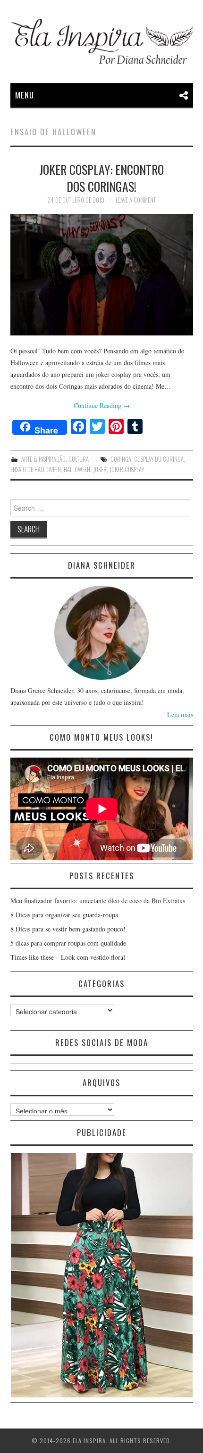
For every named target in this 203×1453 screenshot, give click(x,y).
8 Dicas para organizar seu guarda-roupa (64, 914)
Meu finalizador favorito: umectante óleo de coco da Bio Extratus (97, 900)
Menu (24, 95)
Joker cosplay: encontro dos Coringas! (101, 177)
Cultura (78, 459)
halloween (77, 469)
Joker (100, 469)
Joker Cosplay (127, 469)
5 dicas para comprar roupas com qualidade (68, 943)
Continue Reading (102, 405)
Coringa (120, 459)
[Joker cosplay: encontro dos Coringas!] (101, 274)
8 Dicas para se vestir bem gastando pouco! (68, 928)
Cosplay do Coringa (159, 459)
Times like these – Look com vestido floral (67, 957)
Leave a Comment (136, 200)
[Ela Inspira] (101, 41)
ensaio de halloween (35, 469)
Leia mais (180, 714)
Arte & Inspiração (43, 459)
